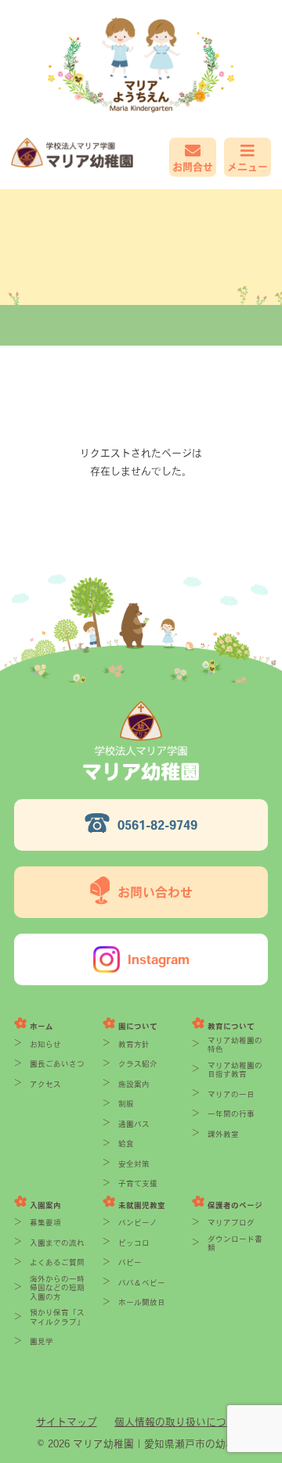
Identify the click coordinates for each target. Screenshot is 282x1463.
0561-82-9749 (157, 825)
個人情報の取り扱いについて (180, 1422)
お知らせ (45, 1044)
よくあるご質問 (57, 1262)
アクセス (45, 1084)
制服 (126, 1103)
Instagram (159, 959)
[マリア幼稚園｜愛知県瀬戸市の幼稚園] (76, 153)
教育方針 (134, 1044)
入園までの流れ (57, 1242)
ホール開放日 (141, 1302)
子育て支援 (137, 1183)
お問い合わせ (155, 892)
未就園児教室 (141, 1205)
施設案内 (134, 1084)
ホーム (41, 1026)
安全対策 (134, 1163)
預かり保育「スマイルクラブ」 (57, 1317)
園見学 (41, 1341)
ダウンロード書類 (235, 1243)
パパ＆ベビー (141, 1282)
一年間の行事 (231, 1113)
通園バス (134, 1124)
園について (137, 1026)
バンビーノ (137, 1222)
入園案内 (45, 1205)
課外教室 (223, 1134)
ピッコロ (134, 1242)
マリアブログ (231, 1222)
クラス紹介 (137, 1063)
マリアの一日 (231, 1094)
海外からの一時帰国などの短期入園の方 (57, 1287)
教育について (231, 1026)
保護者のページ (235, 1205)
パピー (130, 1262)
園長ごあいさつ (57, 1063)
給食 (126, 1143)
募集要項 (45, 1222)
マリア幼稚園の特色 (235, 1045)
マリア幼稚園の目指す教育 (235, 1070)
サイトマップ (66, 1422)
